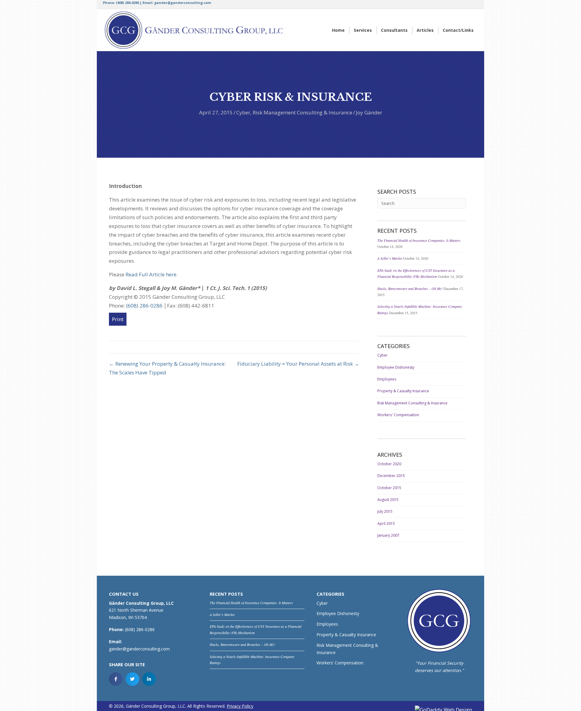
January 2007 (388, 535)
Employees (386, 379)
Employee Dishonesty (395, 367)
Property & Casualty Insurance (403, 390)
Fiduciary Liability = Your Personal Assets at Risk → (298, 363)
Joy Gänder (369, 112)
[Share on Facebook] (116, 679)
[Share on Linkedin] (149, 679)
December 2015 (391, 475)
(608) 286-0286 (127, 2)
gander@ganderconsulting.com (182, 2)
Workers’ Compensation (340, 663)
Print (117, 319)
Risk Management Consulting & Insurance (302, 112)
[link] (338, 30)
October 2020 (389, 463)
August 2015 (388, 499)
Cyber (243, 112)
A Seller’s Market (389, 258)
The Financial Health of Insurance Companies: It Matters (419, 240)
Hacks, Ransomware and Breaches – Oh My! (410, 288)
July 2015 (384, 511)
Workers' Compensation (398, 414)
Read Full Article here (151, 274)
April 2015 (386, 523)
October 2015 (389, 487)
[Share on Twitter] (132, 679)
